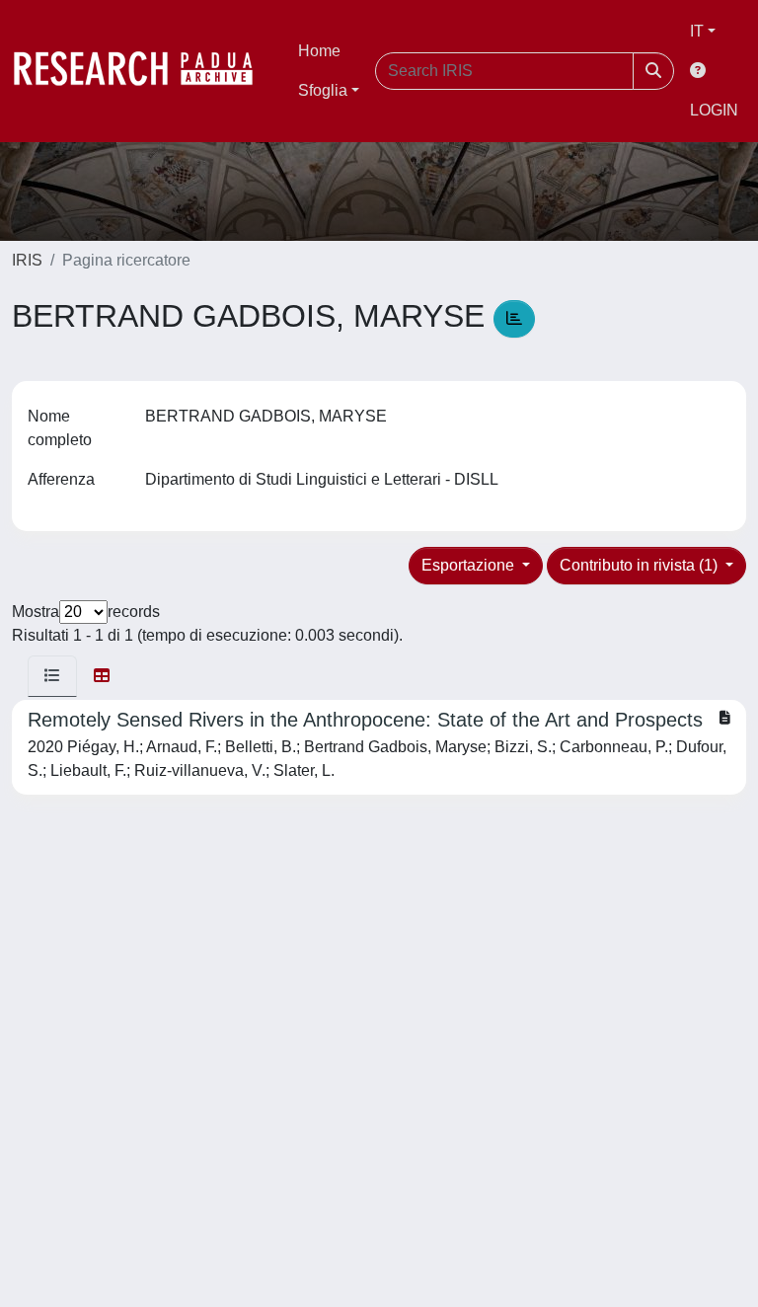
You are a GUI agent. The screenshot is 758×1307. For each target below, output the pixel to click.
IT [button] (697, 31)
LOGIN (714, 110)
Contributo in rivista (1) (640, 565)
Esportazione (469, 565)
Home (319, 50)
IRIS (27, 260)
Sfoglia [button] (322, 90)
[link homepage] (143, 71)
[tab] (52, 676)
